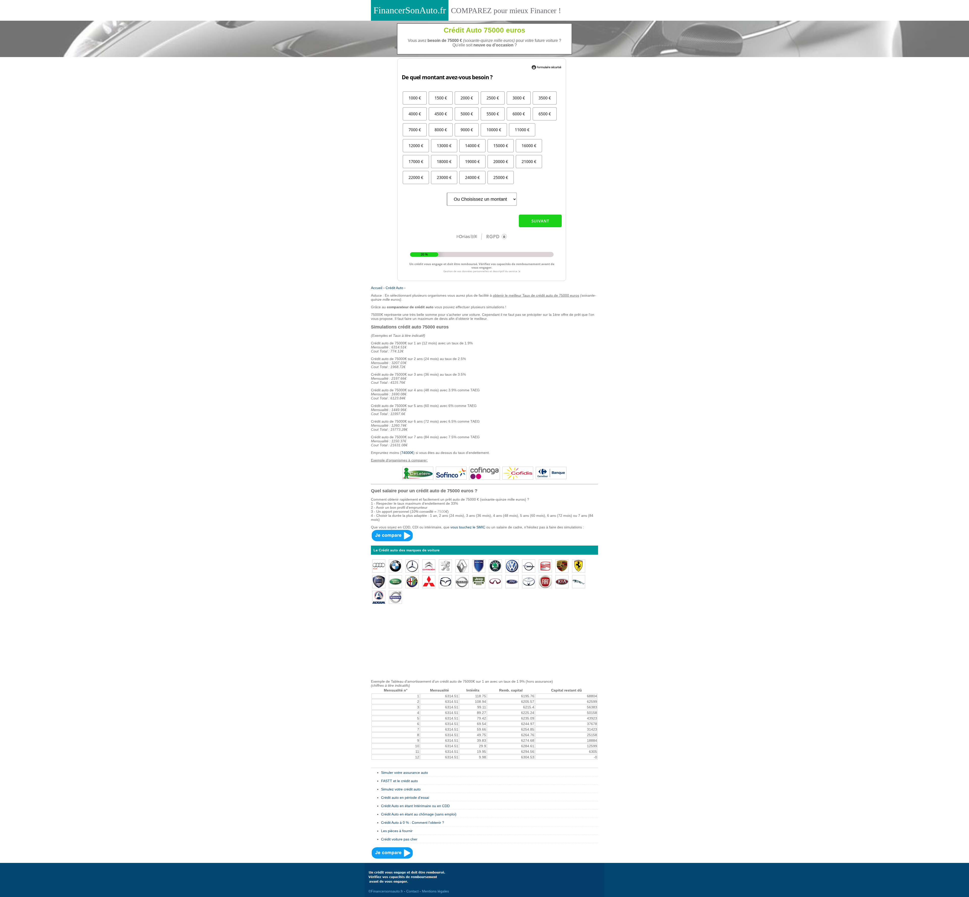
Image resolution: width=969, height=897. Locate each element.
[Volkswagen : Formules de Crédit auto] (512, 565)
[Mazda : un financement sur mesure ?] (445, 581)
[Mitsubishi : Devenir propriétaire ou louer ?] (429, 581)
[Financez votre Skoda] (495, 565)
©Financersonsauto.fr (385, 891)
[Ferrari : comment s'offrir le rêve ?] (578, 565)
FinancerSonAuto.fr (409, 10)
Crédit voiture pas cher (399, 839)
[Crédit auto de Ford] (512, 581)
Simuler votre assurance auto (404, 773)
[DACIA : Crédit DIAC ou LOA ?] (479, 565)
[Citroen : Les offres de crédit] (429, 565)
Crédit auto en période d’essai (405, 798)
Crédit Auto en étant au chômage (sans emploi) (418, 814)
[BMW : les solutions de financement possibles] (395, 565)
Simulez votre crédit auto (401, 789)
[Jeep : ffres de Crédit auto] (479, 581)
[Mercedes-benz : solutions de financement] (412, 565)
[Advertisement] (484, 644)
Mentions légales (435, 891)
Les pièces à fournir (397, 831)
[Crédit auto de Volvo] (395, 597)
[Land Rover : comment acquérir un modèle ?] (395, 581)
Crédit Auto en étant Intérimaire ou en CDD (415, 806)
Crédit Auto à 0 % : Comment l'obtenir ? (412, 823)
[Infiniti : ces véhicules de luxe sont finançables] (495, 581)
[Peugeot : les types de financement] (445, 565)
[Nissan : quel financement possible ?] (462, 581)
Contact (412, 891)
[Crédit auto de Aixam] (379, 597)
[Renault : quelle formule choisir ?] (462, 565)
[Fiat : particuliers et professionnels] (545, 581)
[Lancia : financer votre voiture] (379, 581)
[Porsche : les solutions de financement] (562, 565)
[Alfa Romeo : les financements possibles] (412, 581)
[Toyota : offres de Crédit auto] (528, 581)
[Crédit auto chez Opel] (528, 565)
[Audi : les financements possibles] (379, 565)
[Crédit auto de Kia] (562, 581)
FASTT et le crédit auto (399, 781)
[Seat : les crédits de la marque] (545, 565)
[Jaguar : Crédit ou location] (578, 581)
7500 (441, 511)
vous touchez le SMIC (467, 527)
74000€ (407, 453)
